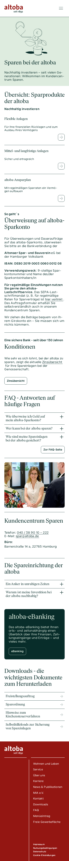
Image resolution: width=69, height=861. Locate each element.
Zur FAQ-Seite (52, 449)
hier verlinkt (54, 299)
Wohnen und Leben (46, 763)
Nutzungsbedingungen (45, 848)
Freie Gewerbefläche (47, 821)
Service (38, 769)
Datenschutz (39, 851)
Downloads (40, 804)
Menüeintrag (41, 816)
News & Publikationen (47, 787)
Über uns (39, 775)
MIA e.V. (38, 792)
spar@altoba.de (27, 536)
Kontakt (38, 798)
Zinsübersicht (52, 362)
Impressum (39, 844)
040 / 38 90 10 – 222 (33, 532)
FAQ (36, 810)
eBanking (17, 651)
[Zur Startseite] (13, 8)
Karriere (38, 781)
